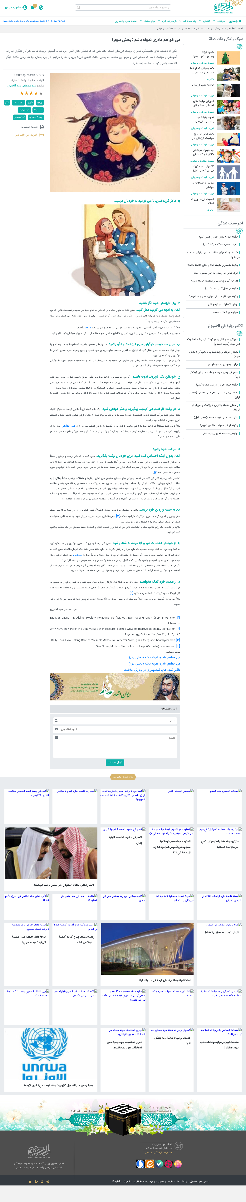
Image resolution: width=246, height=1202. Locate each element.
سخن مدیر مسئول (199, 1182)
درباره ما (171, 1182)
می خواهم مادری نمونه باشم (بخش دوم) (154, 663)
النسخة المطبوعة (29, 127)
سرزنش (77, 554)
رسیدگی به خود (35, 117)
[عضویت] (36, 1182)
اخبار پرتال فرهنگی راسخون (159, 1153)
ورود (5, 7)
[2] (178, 628)
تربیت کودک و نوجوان (168, 29)
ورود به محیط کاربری (143, 1182)
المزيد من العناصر (26, 135)
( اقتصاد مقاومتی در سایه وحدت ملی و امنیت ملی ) (25, 21)
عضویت (16, 7)
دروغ (88, 327)
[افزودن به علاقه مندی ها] (30, 1182)
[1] (178, 617)
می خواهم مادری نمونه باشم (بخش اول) (154, 657)
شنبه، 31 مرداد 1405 (56, 21)
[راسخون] (228, 13)
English (116, 1182)
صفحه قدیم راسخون (126, 21)
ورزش (39, 102)
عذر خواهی (69, 426)
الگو (7, 102)
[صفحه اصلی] (48, 1182)
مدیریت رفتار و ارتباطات (197, 29)
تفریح (30, 102)
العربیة (126, 1182)
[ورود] (42, 1182)
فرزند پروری (24, 110)
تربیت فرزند (18, 102)
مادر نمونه (38, 110)
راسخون (233, 21)
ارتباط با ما (182, 1182)
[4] (178, 646)
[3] (178, 640)
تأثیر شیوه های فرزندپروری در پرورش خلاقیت (152, 670)
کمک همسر (20, 117)
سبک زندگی (220, 29)
